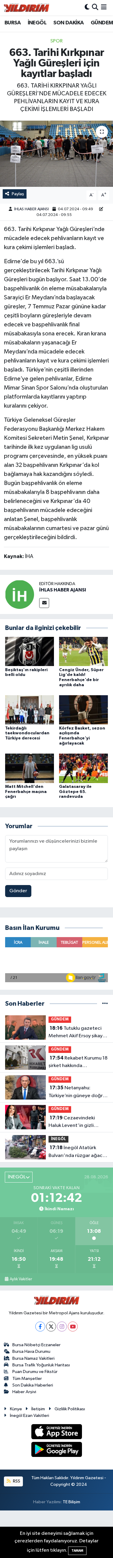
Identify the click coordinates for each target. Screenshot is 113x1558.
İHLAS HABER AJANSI (31, 209)
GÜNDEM (102, 23)
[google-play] (56, 1450)
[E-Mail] (44, 603)
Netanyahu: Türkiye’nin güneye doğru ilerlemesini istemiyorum (77, 1092)
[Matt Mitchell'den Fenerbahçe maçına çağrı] (29, 768)
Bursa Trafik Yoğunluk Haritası (41, 1365)
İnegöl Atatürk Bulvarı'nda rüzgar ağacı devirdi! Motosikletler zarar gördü (76, 1152)
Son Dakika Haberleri (32, 1385)
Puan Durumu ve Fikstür (35, 1371)
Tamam (77, 1550)
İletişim (38, 1409)
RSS (16, 1481)
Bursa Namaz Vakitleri (33, 1358)
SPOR (56, 41)
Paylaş (18, 194)
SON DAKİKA (68, 23)
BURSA (12, 23)
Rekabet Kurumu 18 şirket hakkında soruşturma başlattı (78, 1062)
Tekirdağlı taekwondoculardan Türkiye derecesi (27, 733)
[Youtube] (73, 1326)
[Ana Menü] (104, 7)
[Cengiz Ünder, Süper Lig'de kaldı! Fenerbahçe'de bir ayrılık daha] (83, 651)
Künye (16, 1409)
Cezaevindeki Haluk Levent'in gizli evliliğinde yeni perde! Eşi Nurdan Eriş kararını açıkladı (77, 1122)
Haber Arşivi (24, 1392)
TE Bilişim (71, 1502)
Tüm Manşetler (27, 1378)
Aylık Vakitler (21, 1279)
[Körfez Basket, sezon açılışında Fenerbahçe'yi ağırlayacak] (83, 709)
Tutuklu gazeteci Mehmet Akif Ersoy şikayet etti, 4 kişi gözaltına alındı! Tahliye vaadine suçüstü (78, 1033)
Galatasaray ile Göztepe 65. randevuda (75, 792)
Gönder (18, 890)
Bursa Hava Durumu (31, 1351)
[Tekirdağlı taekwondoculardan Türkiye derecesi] (29, 709)
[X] (51, 1326)
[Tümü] (105, 1003)
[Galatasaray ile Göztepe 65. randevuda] (83, 768)
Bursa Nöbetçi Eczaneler (36, 1345)
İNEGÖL (37, 23)
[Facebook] (40, 1326)
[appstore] (56, 1432)
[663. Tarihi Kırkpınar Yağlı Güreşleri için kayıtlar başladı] (56, 154)
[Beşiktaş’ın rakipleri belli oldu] (29, 651)
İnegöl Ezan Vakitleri (29, 1415)
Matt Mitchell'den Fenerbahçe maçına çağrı (26, 792)
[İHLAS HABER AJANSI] (19, 594)
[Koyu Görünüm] (87, 7)
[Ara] (95, 7)
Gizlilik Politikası (70, 1409)
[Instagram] (62, 1326)
